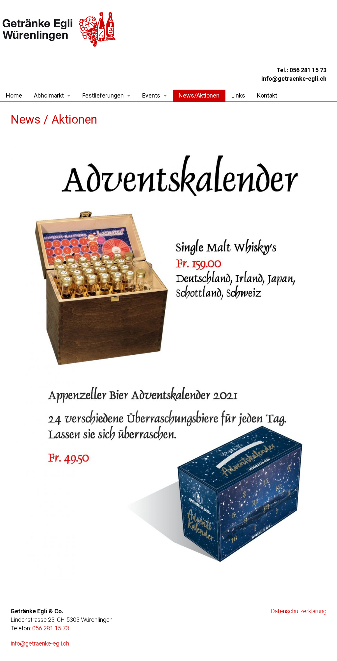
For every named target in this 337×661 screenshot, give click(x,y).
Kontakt (267, 95)
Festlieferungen (103, 95)
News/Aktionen (199, 95)
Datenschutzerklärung (298, 611)
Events (151, 95)
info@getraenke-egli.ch (40, 643)
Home (14, 95)
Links (238, 95)
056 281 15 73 (50, 628)
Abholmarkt (49, 95)
